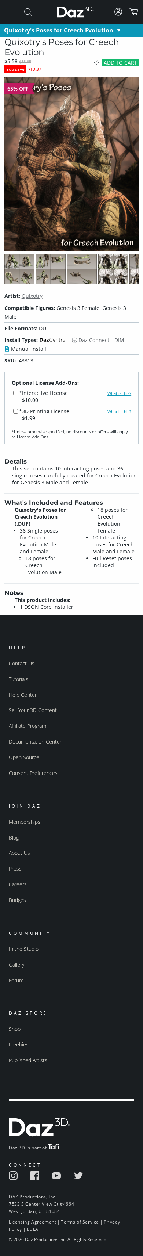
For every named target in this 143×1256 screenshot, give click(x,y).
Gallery (16, 964)
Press (15, 868)
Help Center (23, 694)
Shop (15, 1028)
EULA (32, 1229)
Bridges (17, 899)
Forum (16, 980)
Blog (14, 837)
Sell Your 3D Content (33, 710)
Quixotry (32, 295)
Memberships (24, 821)
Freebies (19, 1044)
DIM (119, 340)
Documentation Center (35, 741)
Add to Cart (120, 62)
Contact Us (21, 663)
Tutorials (18, 679)
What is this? (119, 393)
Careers (18, 884)
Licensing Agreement (32, 1222)
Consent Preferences (33, 772)
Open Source (24, 757)
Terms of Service (80, 1222)
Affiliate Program (27, 725)
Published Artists (28, 1060)
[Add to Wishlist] (96, 62)
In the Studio (23, 948)
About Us (19, 852)
